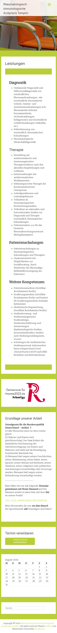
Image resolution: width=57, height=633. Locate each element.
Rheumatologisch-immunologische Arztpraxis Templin (15, 9)
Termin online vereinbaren (20, 541)
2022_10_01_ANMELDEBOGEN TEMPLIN (26, 500)
